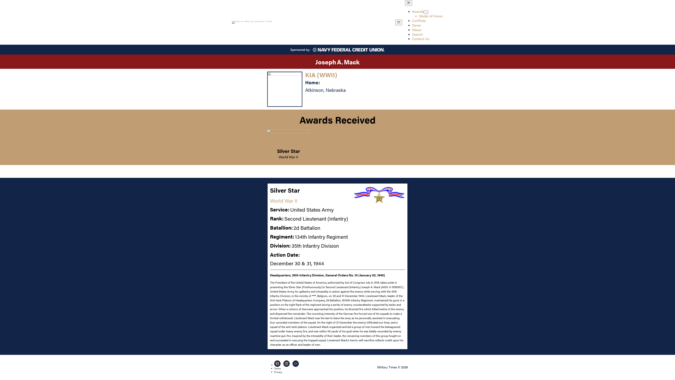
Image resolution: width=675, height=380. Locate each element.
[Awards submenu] (425, 12)
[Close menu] (408, 3)
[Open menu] (398, 22)
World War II (288, 156)
